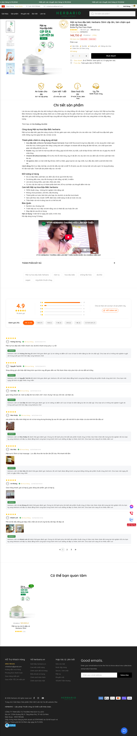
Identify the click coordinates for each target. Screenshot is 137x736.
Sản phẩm (25, 702)
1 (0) (78, 323)
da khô (99, 275)
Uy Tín (96, 92)
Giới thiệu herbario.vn (38, 664)
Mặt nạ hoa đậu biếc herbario (37, 275)
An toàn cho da (41, 94)
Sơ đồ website (48, 702)
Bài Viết (33, 702)
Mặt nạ (58, 674)
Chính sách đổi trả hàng (38, 671)
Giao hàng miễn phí (12, 676)
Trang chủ (8, 702)
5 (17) (39, 323)
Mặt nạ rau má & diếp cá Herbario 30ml (21, 627)
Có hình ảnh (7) (90, 323)
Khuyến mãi (60, 677)
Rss (56, 702)
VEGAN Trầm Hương (63, 681)
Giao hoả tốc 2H (78, 94)
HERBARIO (84, 32)
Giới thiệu (17, 702)
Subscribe (125, 675)
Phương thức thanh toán (14, 673)
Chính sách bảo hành (37, 677)
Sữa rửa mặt (60, 664)
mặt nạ (57, 275)
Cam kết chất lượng (37, 667)
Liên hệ (39, 702)
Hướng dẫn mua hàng (13, 669)
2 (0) (68, 323)
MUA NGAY (111, 56)
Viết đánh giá (111, 310)
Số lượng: (73, 51)
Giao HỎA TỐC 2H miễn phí (15, 679)
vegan (27, 280)
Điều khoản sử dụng (37, 674)
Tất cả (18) (28, 323)
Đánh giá (84, 30)
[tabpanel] (21, 609)
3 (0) (58, 323)
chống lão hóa (86, 275)
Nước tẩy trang (61, 667)
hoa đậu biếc (70, 275)
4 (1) (49, 323)
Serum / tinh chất (62, 671)
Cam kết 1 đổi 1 (59, 94)
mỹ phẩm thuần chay (44, 280)
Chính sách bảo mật (37, 681)
